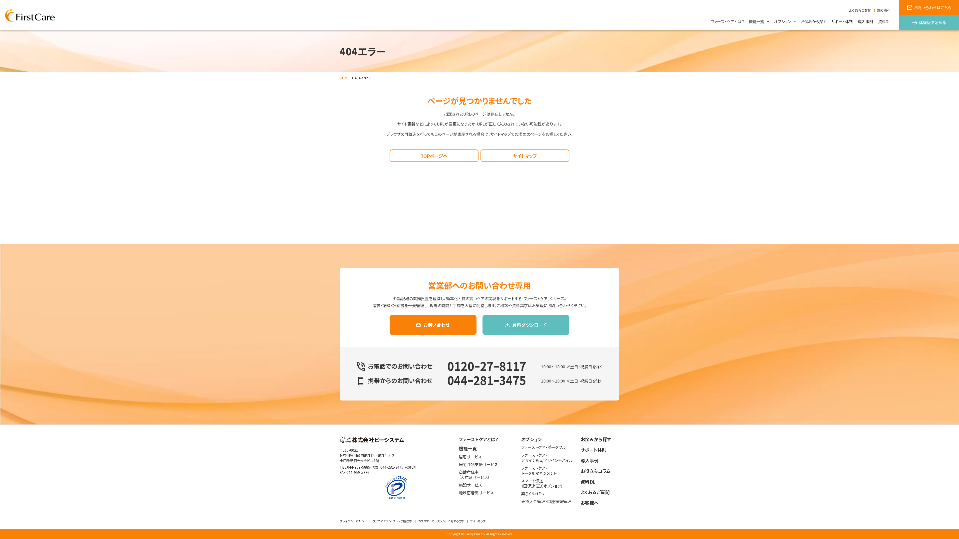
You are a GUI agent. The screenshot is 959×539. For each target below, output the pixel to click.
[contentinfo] (479, 481)
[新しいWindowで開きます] (372, 442)
